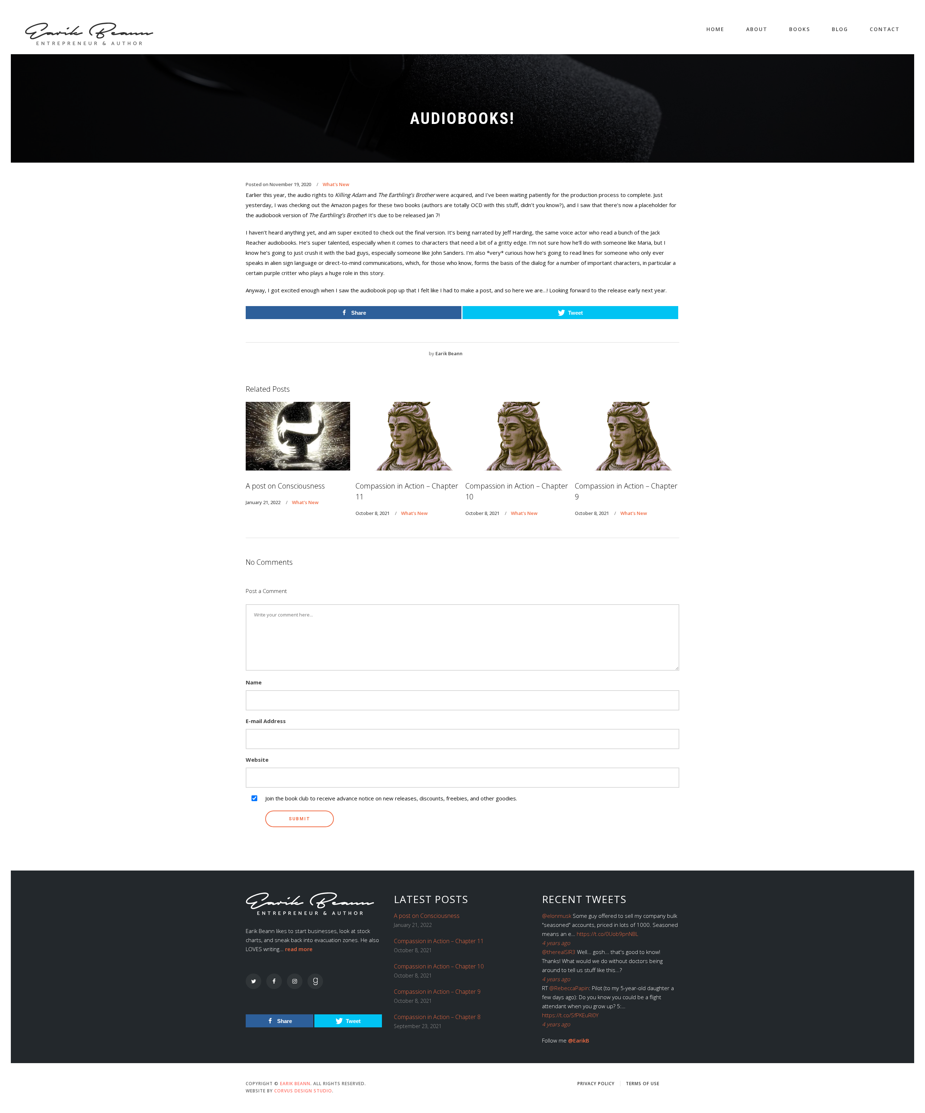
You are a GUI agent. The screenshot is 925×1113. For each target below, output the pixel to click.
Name (254, 682)
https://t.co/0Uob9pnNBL (607, 933)
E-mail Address (266, 721)
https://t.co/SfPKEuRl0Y (570, 1015)
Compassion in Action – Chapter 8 (437, 1017)
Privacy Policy (596, 1083)
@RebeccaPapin (569, 988)
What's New (336, 184)
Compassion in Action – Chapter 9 (437, 992)
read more (299, 949)
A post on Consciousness (427, 916)
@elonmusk (556, 915)
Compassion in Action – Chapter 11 (439, 941)
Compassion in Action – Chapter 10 (439, 966)
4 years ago (556, 942)
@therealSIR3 (559, 951)
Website (257, 759)
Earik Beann (448, 353)
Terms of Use (642, 1083)
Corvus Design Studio (303, 1091)
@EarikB (578, 1040)
